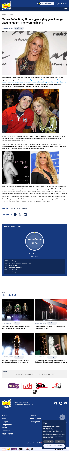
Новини (11, 14)
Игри (4, 419)
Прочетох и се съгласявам (54, 446)
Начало (4, 14)
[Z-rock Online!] (21, 449)
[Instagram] (60, 403)
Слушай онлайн (47, 3)
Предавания (7, 425)
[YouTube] (65, 403)
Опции (49, 441)
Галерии (5, 422)
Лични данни (35, 422)
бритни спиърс (16, 208)
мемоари (25, 208)
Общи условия (35, 419)
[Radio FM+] (4, 449)
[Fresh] (8, 449)
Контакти (34, 415)
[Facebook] (55, 403)
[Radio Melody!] (14, 449)
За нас (4, 428)
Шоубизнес (18, 28)
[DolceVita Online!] (32, 449)
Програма (64, 3)
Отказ (60, 441)
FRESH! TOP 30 (7, 434)
